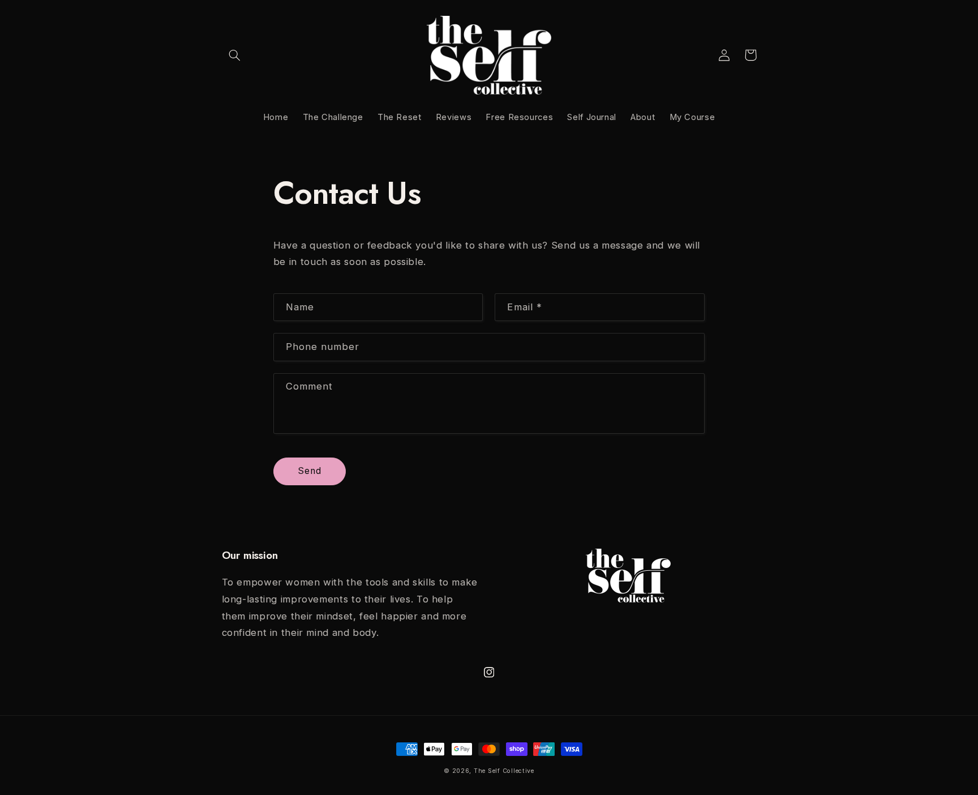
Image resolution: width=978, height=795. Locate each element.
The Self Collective (504, 771)
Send (309, 470)
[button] (235, 55)
